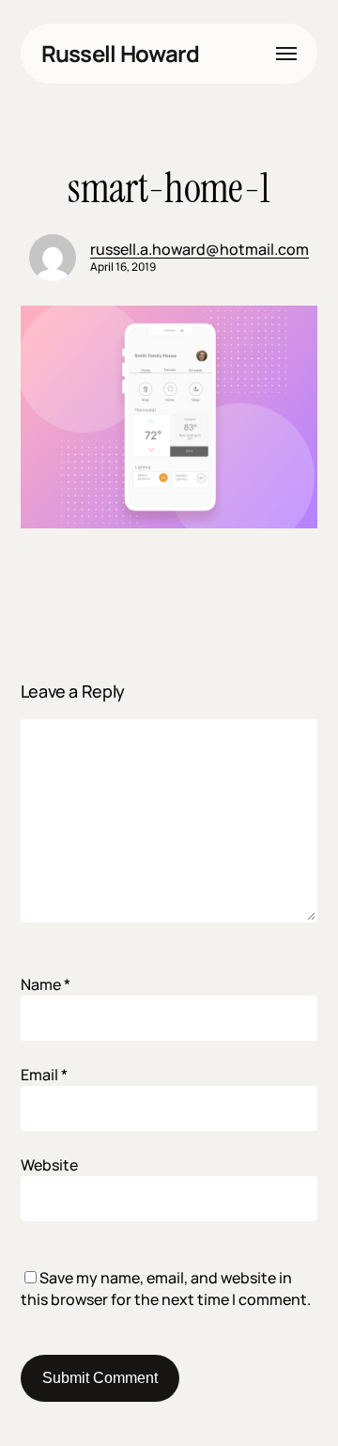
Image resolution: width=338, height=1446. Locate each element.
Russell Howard (120, 53)
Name (45, 984)
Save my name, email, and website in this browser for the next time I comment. (166, 1288)
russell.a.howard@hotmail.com (199, 249)
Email (44, 1074)
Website (49, 1165)
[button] (286, 53)
